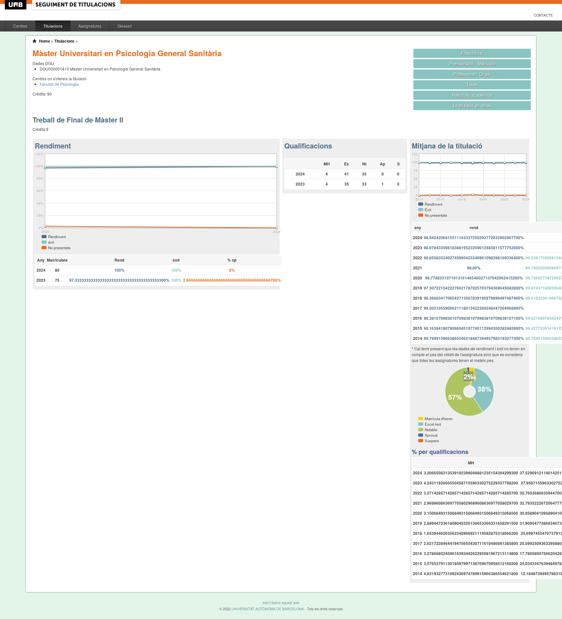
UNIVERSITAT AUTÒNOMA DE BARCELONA (268, 608)
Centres (20, 26)
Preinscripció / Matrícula (472, 63)
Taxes (472, 84)
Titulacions (52, 26)
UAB (16, 4)
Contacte (543, 15)
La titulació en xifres (472, 105)
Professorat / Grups (471, 74)
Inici (265, 602)
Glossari (124, 26)
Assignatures (89, 26)
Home (44, 41)
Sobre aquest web (285, 602)
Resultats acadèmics (472, 95)
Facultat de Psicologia (59, 84)
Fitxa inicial (472, 53)
